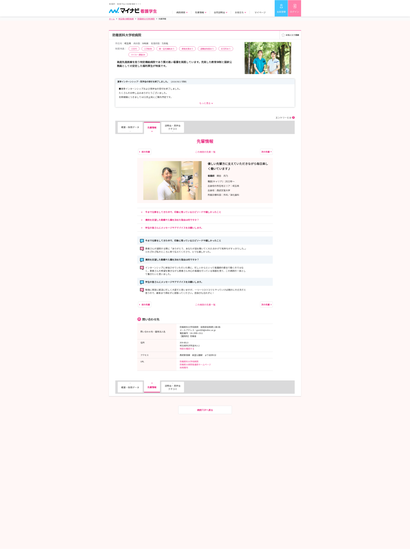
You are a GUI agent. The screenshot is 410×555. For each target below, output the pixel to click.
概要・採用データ (130, 127)
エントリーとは (283, 117)
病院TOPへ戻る (205, 410)
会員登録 (281, 11)
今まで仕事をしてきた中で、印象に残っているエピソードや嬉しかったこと (183, 212)
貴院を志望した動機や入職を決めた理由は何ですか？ (172, 219)
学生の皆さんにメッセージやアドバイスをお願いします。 (174, 227)
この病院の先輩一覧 (205, 151)
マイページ (260, 12)
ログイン (294, 11)
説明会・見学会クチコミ (172, 127)
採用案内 (184, 367)
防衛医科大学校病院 (189, 361)
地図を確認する (187, 348)
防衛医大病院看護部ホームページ (195, 364)
